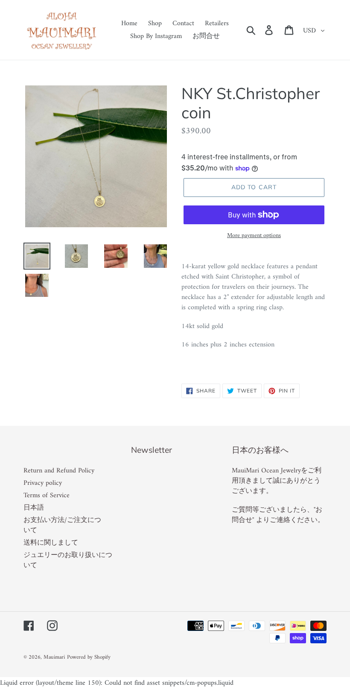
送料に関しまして (50, 543)
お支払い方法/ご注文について (62, 525)
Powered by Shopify (89, 657)
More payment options (254, 235)
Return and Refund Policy (58, 471)
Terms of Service (46, 495)
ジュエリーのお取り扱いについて (67, 560)
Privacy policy (42, 483)
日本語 (33, 508)
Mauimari (54, 657)
